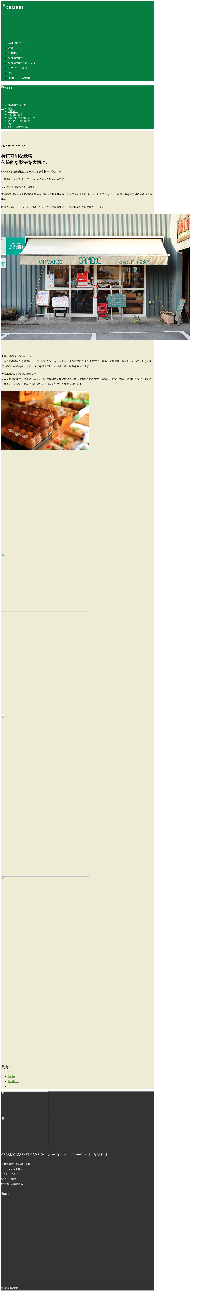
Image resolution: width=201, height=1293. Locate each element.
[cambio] (78, 18)
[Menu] (2, 109)
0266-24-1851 (15, 1169)
